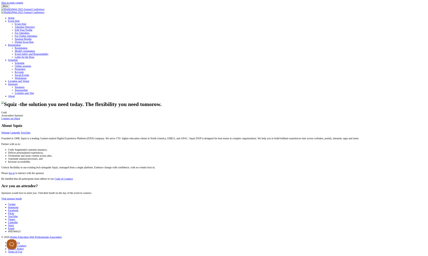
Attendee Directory (25, 27)
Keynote (19, 72)
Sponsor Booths (23, 39)
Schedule (13, 60)
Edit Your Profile (23, 30)
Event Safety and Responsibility (31, 54)
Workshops (21, 78)
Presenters (20, 69)
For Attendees (22, 33)
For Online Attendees (26, 36)
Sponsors (13, 84)
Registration (14, 45)
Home (11, 18)
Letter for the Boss (24, 57)
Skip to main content (12, 2)
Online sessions (23, 66)
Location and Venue (18, 81)
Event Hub (14, 21)
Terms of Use (15, 251)
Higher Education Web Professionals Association (36, 237)
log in (12, 173)
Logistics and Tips (24, 93)
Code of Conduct (64, 178)
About (11, 96)
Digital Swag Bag (24, 42)
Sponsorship (21, 90)
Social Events (22, 75)
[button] (10, 118)
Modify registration (25, 51)
